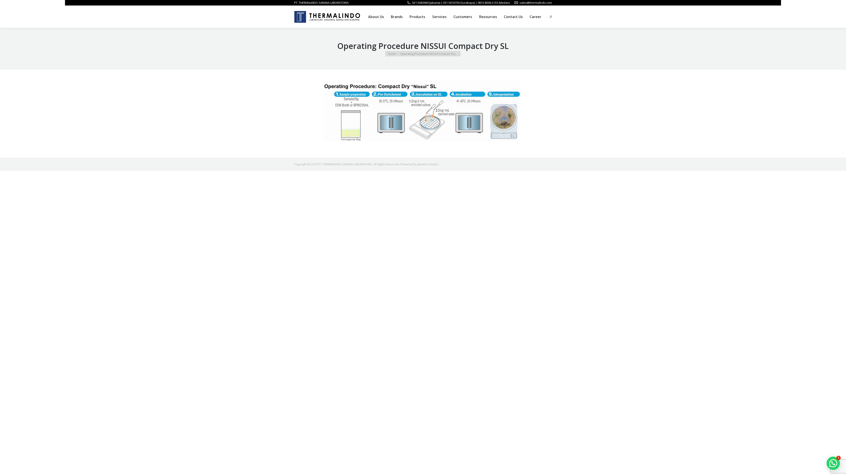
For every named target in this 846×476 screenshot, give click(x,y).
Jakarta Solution (427, 164)
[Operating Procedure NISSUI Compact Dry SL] (423, 112)
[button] (833, 463)
